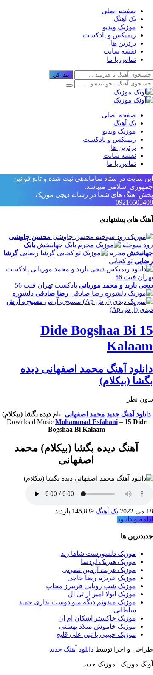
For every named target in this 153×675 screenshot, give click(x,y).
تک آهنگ (124, 19)
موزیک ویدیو (119, 27)
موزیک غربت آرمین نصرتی (99, 569)
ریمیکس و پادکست (109, 35)
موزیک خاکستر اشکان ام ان (97, 618)
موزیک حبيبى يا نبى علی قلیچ (96, 634)
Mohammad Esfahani (86, 421)
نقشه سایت (119, 51)
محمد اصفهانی (85, 414)
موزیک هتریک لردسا (108, 561)
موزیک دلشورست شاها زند (98, 553)
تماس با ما (121, 59)
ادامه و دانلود (135, 519)
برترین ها (123, 43)
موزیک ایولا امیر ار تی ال (102, 594)
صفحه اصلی (119, 10)
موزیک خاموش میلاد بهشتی (97, 626)
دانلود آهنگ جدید (129, 414)
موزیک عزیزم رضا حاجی (101, 577)
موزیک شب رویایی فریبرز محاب (91, 586)
